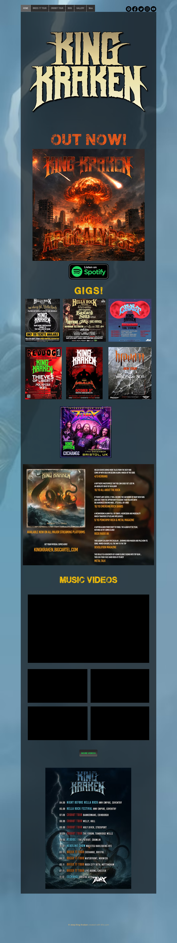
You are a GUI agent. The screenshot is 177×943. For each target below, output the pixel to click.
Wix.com (105, 925)
